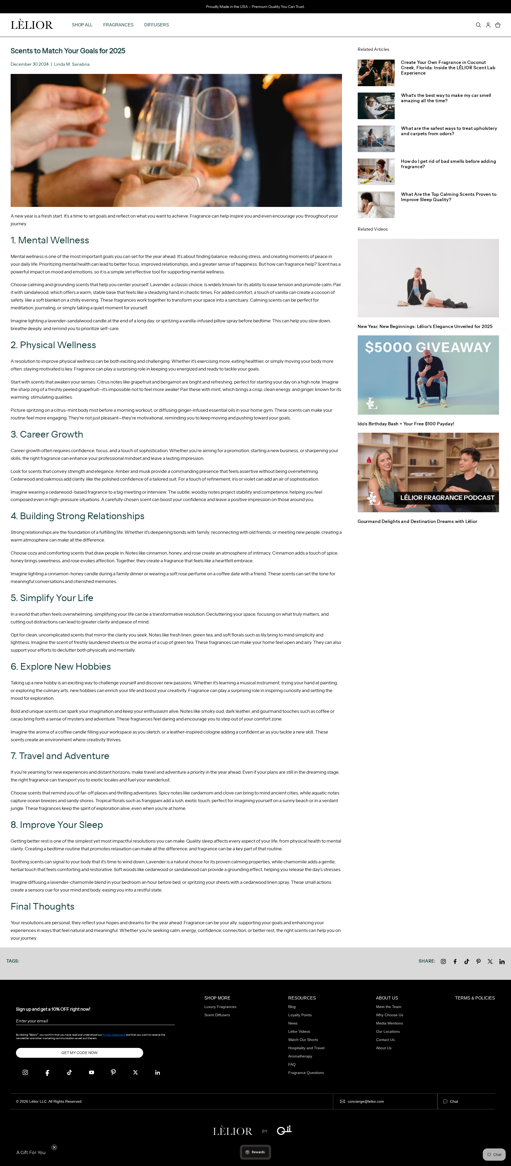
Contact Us (385, 1040)
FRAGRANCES (118, 25)
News (293, 1023)
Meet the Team (388, 1007)
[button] (31, 1152)
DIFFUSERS (156, 25)
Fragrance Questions (306, 1073)
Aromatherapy (300, 1056)
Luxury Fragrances (220, 1007)
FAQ (292, 1064)
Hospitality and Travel (306, 1048)
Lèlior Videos (299, 1031)
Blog (292, 1007)
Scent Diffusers (217, 1015)
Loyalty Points (300, 1015)
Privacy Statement (114, 1034)
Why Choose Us (389, 1015)
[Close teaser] (54, 1147)
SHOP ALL (82, 25)
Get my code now (79, 1052)
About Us (384, 1048)
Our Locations (388, 1031)
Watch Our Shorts (303, 1040)
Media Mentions (389, 1023)
